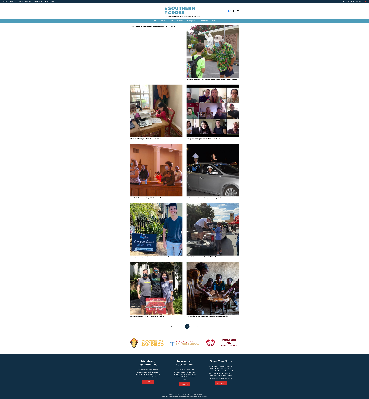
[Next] (203, 326)
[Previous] (166, 326)
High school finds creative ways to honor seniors (147, 316)
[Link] (184, 11)
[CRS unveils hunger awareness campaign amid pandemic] (213, 288)
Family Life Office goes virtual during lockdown (203, 139)
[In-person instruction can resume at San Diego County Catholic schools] (213, 51)
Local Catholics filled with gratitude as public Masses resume (151, 198)
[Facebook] (229, 11)
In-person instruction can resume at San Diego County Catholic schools (212, 79)
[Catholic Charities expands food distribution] (213, 229)
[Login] (365, 1)
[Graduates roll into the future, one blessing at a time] (213, 170)
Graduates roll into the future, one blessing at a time (205, 198)
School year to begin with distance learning (145, 139)
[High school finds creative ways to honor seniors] (156, 288)
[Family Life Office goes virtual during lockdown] (213, 111)
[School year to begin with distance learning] (156, 111)
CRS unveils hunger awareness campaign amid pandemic (207, 316)
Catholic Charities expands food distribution (202, 257)
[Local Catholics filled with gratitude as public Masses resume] (156, 170)
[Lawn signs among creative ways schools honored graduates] (156, 229)
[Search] (238, 11)
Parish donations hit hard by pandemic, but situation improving (152, 26)
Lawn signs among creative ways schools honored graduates (151, 257)
